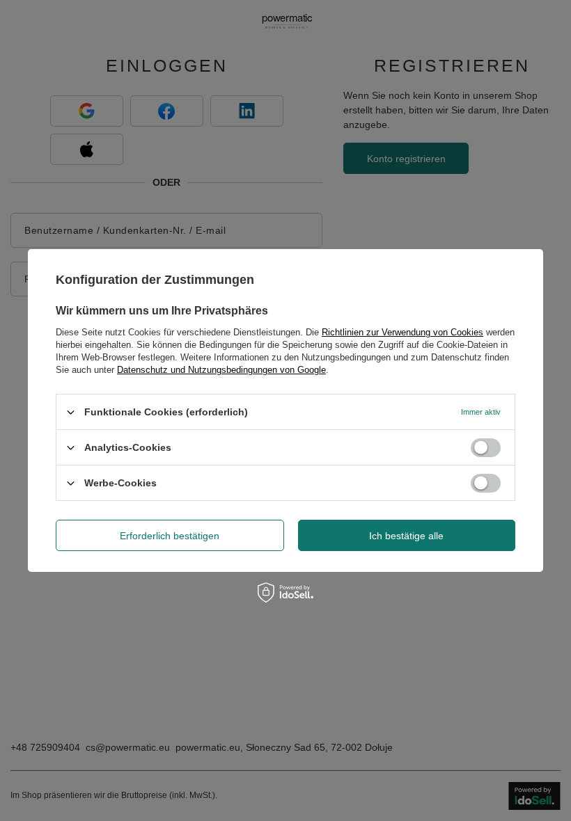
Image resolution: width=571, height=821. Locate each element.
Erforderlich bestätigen (169, 535)
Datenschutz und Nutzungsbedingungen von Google (221, 370)
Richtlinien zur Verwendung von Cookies (402, 332)
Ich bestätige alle (406, 535)
